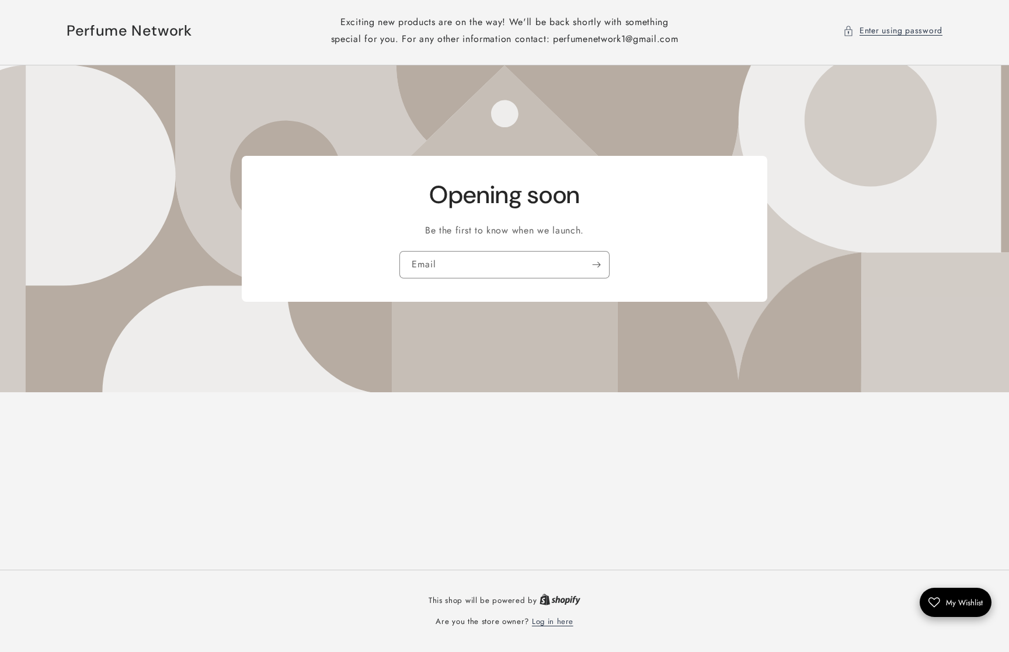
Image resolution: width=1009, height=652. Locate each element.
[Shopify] (560, 600)
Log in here (552, 621)
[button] (892, 30)
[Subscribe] (596, 264)
